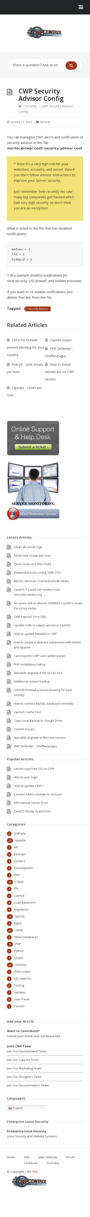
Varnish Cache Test (27, 712)
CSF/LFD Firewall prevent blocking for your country (25, 347)
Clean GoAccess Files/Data (32, 564)
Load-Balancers (25, 902)
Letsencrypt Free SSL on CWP (34, 769)
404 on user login (26, 777)
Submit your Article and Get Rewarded (33, 1036)
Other (19, 930)
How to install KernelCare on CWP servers (59, 371)
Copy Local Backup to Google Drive (38, 720)
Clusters (19, 861)
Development (23, 868)
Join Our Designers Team (24, 1077)
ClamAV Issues (61, 340)
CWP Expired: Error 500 (29, 617)
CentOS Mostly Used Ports (32, 811)
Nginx (18, 923)
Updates (20, 992)
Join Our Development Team (26, 1051)
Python (19, 951)
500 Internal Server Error (31, 803)
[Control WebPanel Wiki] (45, 32)
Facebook (31, 1163)
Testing (19, 985)
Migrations (21, 909)
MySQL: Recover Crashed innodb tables (41, 581)
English (17, 1108)
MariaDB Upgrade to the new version (40, 737)
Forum (70, 1157)
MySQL (20, 916)
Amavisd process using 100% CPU (37, 572)
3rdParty (20, 833)
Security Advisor (38, 308)
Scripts (18, 958)
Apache (20, 840)
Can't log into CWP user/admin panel (39, 656)
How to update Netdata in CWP (35, 634)
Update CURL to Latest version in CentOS (42, 625)
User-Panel (22, 999)
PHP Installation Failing (29, 664)
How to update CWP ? (29, 786)
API (16, 847)
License (19, 895)
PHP (18, 944)
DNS (17, 875)
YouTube (53, 1163)
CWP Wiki (31, 1172)
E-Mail (19, 882)
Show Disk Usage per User (32, 555)
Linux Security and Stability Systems (32, 1136)
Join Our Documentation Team (28, 1085)
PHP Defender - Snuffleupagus (35, 746)
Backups (20, 854)
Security (31, 106)
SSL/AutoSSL (23, 978)
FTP (16, 889)
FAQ (27, 1157)
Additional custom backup (32, 681)
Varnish (19, 1006)
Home (11, 1157)
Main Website (47, 1157)
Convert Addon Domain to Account (38, 794)
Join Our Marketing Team (24, 1068)
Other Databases (26, 937)
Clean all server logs (28, 547)
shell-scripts (22, 971)
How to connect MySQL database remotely (43, 703)
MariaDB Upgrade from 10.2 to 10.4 (38, 673)
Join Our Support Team (23, 1060)
